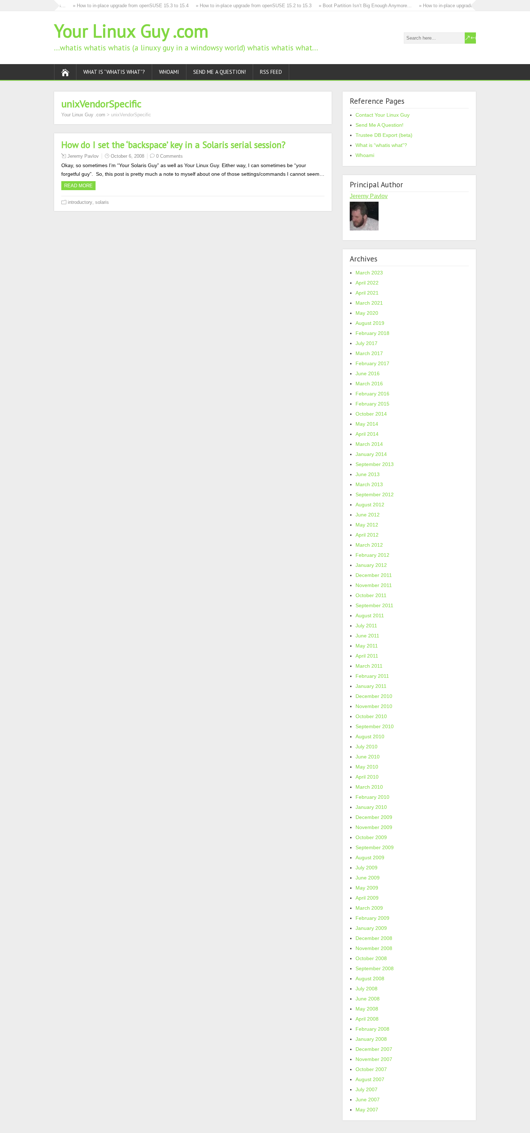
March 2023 (369, 273)
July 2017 (366, 343)
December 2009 (373, 817)
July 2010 (366, 746)
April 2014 (367, 434)
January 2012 (371, 565)
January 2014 (371, 454)
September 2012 (374, 494)
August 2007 (369, 1079)
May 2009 (366, 888)
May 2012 (366, 525)
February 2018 (372, 333)
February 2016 (372, 394)
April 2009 (367, 898)
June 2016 (367, 373)
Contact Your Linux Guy (382, 115)
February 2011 (372, 676)
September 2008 (374, 968)
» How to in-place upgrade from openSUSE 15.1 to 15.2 (468, 5)
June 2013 (367, 474)
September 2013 (374, 464)
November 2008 (373, 948)
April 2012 (367, 535)
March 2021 (369, 303)
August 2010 (369, 736)
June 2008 (367, 999)
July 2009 (366, 867)
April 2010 (367, 777)
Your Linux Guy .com (131, 30)
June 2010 (367, 757)
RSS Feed (271, 71)
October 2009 (371, 837)
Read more (78, 185)
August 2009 (369, 857)
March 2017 (369, 353)
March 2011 (369, 666)
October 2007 (371, 1069)
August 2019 (369, 323)
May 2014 (366, 424)
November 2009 (373, 827)
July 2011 (366, 625)
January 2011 (371, 686)
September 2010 (374, 726)
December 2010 (373, 696)
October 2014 (371, 414)
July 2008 (366, 988)
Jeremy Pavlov (83, 156)
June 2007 (367, 1099)
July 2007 (366, 1089)
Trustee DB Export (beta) (383, 135)
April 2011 (366, 656)
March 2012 (369, 545)
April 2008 (367, 1019)
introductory (80, 202)
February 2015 (372, 404)
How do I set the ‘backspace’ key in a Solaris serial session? (173, 145)
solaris (102, 202)
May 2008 (366, 1009)
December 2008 (373, 938)
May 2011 (366, 646)
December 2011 (373, 575)
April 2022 (367, 283)
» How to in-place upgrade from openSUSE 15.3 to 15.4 (122, 5)
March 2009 (369, 908)
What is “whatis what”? (114, 71)
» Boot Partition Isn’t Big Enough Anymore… (356, 5)
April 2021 (367, 293)
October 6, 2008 (127, 156)
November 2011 (373, 585)
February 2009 (372, 918)
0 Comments (169, 156)
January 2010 (371, 807)
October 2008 (371, 958)
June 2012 (367, 515)
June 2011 (367, 636)
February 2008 (372, 1029)
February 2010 (372, 797)
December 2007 (373, 1049)
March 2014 (369, 444)
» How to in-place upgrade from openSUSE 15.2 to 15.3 (245, 5)
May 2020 (366, 313)
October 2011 (371, 595)
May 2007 (366, 1109)
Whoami (169, 71)
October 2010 (371, 716)
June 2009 (367, 878)
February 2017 (372, 363)
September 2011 (374, 605)
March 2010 (369, 787)
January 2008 (371, 1039)
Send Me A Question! (219, 71)
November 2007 (373, 1059)
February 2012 (372, 555)
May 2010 (366, 767)
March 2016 (369, 383)
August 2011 (369, 615)
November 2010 (373, 706)
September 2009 (374, 847)
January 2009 (371, 928)
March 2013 (369, 484)
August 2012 (369, 504)
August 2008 (369, 978)
